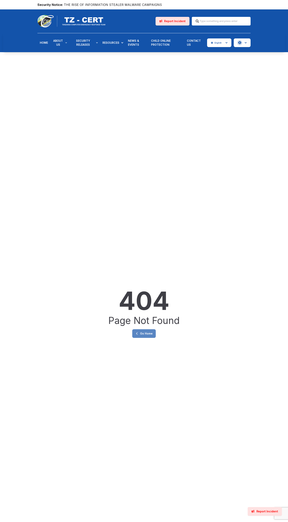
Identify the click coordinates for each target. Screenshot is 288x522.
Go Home (146, 333)
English (218, 43)
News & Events (133, 42)
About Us (58, 42)
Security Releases (83, 42)
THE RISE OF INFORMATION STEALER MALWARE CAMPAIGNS (113, 5)
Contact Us (194, 42)
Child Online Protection (161, 42)
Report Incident (174, 21)
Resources (110, 42)
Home (44, 42)
